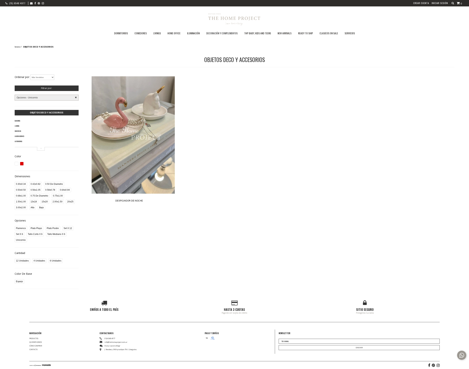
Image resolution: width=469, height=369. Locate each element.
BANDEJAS (18, 131)
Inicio (17, 46)
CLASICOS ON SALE (329, 33)
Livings (157, 33)
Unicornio (21, 240)
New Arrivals (284, 33)
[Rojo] (22, 164)
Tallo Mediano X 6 (56, 234)
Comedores (140, 33)
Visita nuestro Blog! (112, 346)
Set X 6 (19, 234)
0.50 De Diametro (54, 184)
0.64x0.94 (65, 190)
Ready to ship (305, 33)
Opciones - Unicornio (27, 97)
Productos (33, 338)
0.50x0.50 (21, 190)
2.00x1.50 (57, 201)
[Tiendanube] (35, 365)
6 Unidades (55, 260)
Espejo (19, 281)
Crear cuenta (421, 3)
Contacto (33, 349)
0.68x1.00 (21, 196)
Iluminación (193, 33)
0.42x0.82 (35, 184)
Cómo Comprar (35, 346)
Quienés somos (35, 342)
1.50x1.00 (21, 201)
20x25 (70, 201)
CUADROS (17, 120)
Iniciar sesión (440, 3)
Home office (173, 33)
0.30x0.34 (21, 184)
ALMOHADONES (19, 136)
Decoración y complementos (222, 33)
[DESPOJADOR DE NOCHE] (133, 135)
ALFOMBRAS (18, 141)
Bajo (41, 207)
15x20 (45, 201)
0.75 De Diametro (39, 196)
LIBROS (17, 126)
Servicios (350, 33)
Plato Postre (53, 228)
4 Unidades (39, 260)
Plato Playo (36, 228)
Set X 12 (68, 228)
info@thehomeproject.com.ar (115, 342)
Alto (32, 207)
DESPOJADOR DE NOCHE (129, 200)
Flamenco (21, 228)
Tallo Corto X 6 (35, 234)
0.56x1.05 (35, 190)
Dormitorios (121, 33)
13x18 (34, 201)
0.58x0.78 (50, 190)
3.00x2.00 (21, 207)
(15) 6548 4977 (17, 3)
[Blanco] (16, 164)
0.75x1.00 (58, 196)
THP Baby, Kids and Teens (257, 33)
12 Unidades (22, 260)
